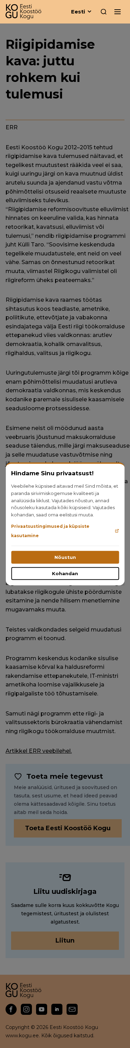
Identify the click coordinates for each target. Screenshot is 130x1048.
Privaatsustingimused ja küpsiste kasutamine (50, 531)
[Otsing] (104, 12)
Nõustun (65, 557)
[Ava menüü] (117, 12)
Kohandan (65, 573)
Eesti (78, 11)
